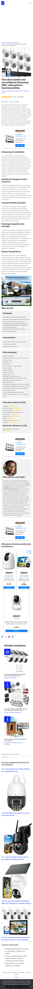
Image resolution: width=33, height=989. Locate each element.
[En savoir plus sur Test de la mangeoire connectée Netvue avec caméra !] (16, 726)
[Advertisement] (16, 23)
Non (11, 986)
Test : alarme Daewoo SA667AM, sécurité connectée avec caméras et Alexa (15, 709)
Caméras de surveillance (10, 677)
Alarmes (6, 712)
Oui (7, 986)
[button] (10, 101)
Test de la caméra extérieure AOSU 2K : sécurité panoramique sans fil (15, 675)
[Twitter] (5, 637)
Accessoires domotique (10, 742)
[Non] (31, 984)
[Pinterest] (9, 637)
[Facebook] (2, 637)
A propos (16, 977)
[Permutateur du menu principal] (30, 3)
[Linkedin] (12, 637)
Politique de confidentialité (21, 986)
